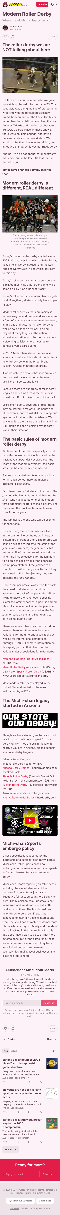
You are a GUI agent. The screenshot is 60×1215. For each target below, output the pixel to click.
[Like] (5, 37)
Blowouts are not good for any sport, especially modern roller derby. (22, 1093)
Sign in (53, 4)
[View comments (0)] (17, 1082)
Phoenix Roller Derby (15, 776)
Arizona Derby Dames (15, 767)
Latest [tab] (14, 1051)
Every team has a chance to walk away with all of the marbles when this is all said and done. (20, 1073)
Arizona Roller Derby (15, 759)
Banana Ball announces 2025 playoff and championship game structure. (21, 1063)
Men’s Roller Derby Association (21, 667)
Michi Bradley (17, 26)
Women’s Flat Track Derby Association (26, 658)
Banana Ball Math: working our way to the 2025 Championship (22, 1123)
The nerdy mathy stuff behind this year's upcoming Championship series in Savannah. (20, 1133)
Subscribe (42, 4)
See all (8, 1149)
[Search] (54, 1051)
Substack (14, 1208)
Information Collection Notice (32, 1013)
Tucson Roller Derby (14, 784)
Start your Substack (21, 1200)
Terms (28, 1192)
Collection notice (41, 1192)
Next (49, 1039)
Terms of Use (45, 1010)
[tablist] (10, 1051)
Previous (12, 1039)
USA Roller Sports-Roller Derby (21, 671)
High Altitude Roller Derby (18, 797)
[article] (30, 1071)
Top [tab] (6, 1051)
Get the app (45, 1200)
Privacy (19, 1192)
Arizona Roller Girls (14, 793)
